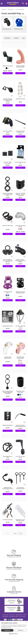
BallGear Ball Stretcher (8, 425)
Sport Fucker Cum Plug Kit (20, 163)
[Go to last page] (22, 533)
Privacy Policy (12, 614)
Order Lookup (5, 614)
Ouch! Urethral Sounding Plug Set (20, 488)
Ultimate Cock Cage (20, 98)
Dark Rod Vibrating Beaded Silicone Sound (20, 426)
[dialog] (14, 628)
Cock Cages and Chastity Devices (10, 28)
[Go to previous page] (9, 533)
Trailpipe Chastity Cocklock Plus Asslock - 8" (7, 488)
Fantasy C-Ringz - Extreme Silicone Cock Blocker (20, 260)
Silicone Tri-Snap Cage (8, 225)
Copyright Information (13, 616)
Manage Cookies (19, 614)
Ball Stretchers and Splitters (20, 28)
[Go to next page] (19, 533)
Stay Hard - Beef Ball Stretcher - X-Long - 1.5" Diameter (20, 194)
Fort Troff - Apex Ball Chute (20, 326)
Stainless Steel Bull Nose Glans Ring (20, 66)
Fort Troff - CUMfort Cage (7, 131)
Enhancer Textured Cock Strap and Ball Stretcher (7, 100)
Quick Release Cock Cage (7, 457)
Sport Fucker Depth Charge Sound (20, 131)
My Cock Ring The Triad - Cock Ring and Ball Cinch (8, 260)
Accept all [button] (7, 630)
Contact (23, 616)
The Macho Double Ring (7, 292)
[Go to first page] (6, 533)
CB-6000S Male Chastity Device (20, 357)
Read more (9, 627)
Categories (4, 9)
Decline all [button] (20, 630)
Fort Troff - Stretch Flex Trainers (7, 163)
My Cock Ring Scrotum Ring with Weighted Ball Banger (7, 392)
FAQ (20, 616)
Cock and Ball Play (20, 9)
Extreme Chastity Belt (8, 519)
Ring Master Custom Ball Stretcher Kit (20, 520)
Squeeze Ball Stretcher (8, 326)
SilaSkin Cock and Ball (8, 65)
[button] (2, 4)
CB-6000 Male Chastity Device (7, 357)
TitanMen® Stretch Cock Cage (20, 392)
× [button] (26, 622)
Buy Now (7, 73)
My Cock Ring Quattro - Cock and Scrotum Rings (8, 194)
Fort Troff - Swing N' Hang (20, 457)
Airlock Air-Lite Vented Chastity (20, 226)
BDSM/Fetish (11, 9)
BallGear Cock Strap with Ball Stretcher (20, 292)
